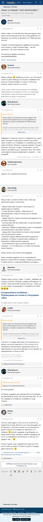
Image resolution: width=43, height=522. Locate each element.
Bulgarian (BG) (19, 509)
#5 (41, 196)
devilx (5, 13)
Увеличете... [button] (22, 132)
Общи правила (31, 512)
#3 (41, 110)
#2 (41, 73)
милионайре (6, 15)
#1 (41, 29)
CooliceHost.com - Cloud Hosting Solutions (16, 452)
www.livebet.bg (11, 60)
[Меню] (3, 2)
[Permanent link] (8, 298)
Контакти (21, 512)
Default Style (7, 509)
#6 (41, 275)
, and (14, 364)
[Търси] (40, 2)
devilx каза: (6, 114)
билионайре (29, 13)
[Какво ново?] (36, 2)
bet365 (3, 60)
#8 (41, 378)
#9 (41, 419)
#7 (41, 316)
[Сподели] (38, 28)
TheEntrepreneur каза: (10, 382)
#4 (41, 170)
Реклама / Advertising (9, 512)
